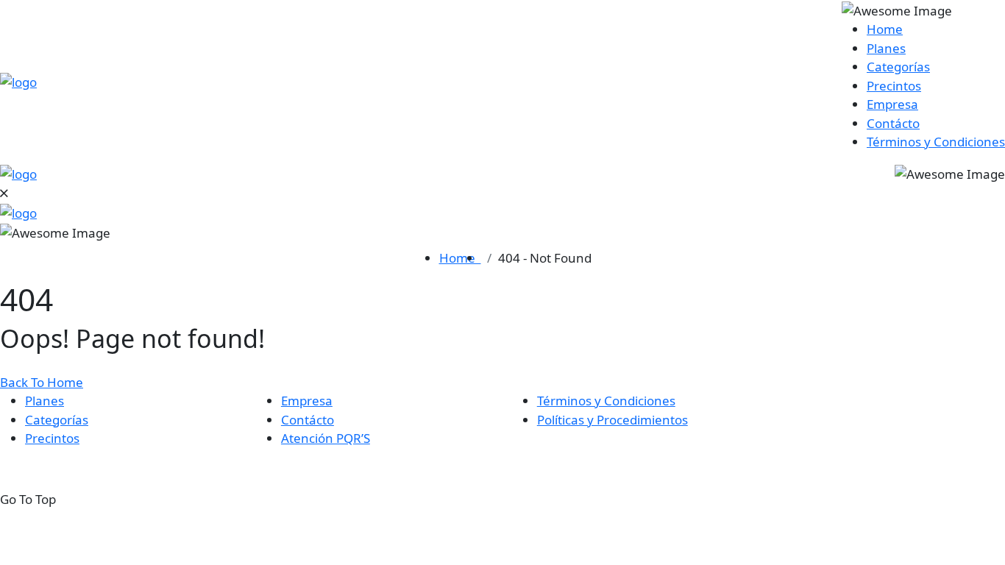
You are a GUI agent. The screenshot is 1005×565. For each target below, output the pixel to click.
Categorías (898, 66)
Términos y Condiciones (936, 141)
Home (885, 29)
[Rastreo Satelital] (18, 81)
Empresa (892, 104)
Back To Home (41, 382)
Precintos (894, 85)
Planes (886, 48)
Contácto (893, 123)
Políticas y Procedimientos (612, 419)
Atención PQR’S (325, 438)
